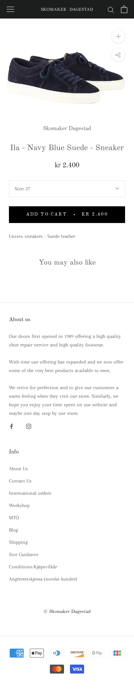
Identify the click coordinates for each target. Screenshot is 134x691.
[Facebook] (11, 426)
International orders (30, 493)
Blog (13, 530)
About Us (18, 468)
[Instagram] (28, 426)
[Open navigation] (10, 9)
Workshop (19, 505)
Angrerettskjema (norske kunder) (43, 579)
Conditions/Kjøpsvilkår (33, 566)
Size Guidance (23, 554)
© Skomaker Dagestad (67, 611)
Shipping (18, 542)
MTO (14, 517)
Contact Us (20, 481)
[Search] (111, 9)
